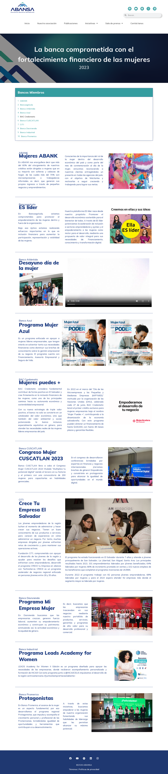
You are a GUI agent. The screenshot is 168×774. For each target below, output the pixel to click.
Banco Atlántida (27, 108)
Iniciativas (90, 23)
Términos (73, 769)
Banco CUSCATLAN (29, 120)
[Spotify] (142, 8)
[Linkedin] (154, 8)
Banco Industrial (27, 132)
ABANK (23, 101)
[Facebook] (129, 8)
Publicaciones (71, 23)
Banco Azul (25, 112)
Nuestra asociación (46, 23)
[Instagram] (148, 8)
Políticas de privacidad (88, 769)
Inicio (27, 23)
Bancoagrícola (26, 105)
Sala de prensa (112, 23)
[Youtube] (136, 8)
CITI (22, 124)
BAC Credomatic (27, 116)
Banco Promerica (28, 136)
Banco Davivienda (28, 128)
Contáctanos (136, 23)
